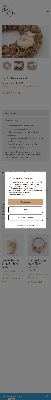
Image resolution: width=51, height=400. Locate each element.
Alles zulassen (25, 202)
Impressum (30, 225)
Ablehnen (25, 209)
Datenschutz (21, 225)
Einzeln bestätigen (25, 217)
